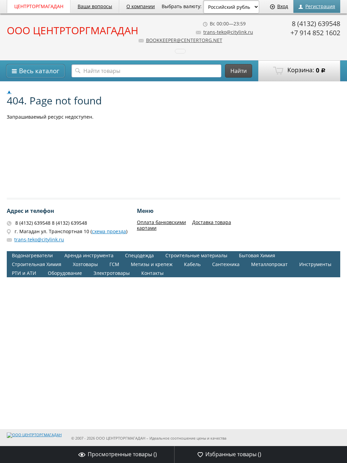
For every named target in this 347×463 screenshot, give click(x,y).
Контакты (152, 273)
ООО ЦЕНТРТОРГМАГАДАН (72, 30)
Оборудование (65, 273)
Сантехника (226, 264)
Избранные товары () (233, 454)
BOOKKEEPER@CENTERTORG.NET (184, 40)
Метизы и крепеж (151, 264)
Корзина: (306, 70)
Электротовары (112, 273)
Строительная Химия (36, 264)
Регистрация (320, 6)
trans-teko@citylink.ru (228, 32)
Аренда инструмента (89, 255)
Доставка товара (211, 222)
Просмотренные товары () (122, 454)
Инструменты (315, 264)
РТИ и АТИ (24, 273)
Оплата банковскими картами (161, 225)
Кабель (192, 264)
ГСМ (114, 264)
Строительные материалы (196, 255)
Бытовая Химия (257, 255)
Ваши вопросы (95, 6)
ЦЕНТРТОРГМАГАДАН (38, 6)
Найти (238, 71)
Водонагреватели (32, 255)
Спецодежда (139, 255)
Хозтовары (85, 264)
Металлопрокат (269, 264)
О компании (140, 6)
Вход (282, 6)
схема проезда (109, 231)
